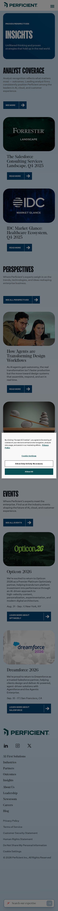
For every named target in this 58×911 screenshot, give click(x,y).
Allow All (29, 471)
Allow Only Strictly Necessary (29, 463)
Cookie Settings (29, 456)
